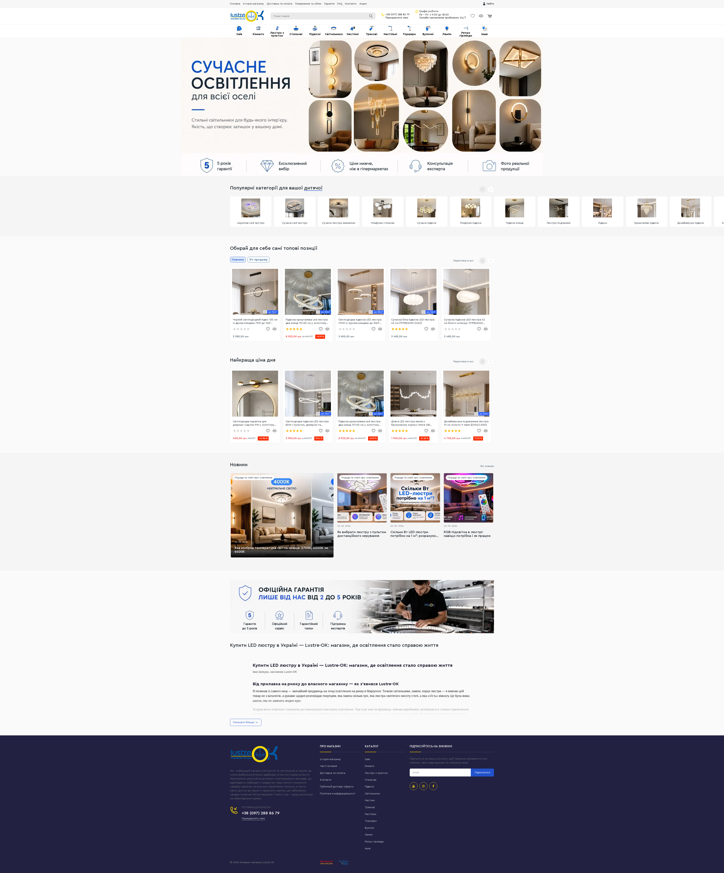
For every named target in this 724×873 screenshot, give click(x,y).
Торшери (371, 821)
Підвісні (369, 786)
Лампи (369, 834)
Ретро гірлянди (374, 841)
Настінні (370, 800)
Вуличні (369, 828)
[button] (491, 189)
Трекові (370, 807)
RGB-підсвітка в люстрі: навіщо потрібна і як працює (467, 533)
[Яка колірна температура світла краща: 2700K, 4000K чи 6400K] (282, 515)
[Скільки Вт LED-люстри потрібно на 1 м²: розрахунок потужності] (415, 498)
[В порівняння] (274, 329)
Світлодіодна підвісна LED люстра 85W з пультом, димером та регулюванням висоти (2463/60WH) (307, 423)
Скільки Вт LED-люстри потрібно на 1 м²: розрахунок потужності (414, 534)
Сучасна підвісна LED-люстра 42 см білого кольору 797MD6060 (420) (464, 321)
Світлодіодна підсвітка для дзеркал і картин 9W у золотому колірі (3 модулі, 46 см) (253, 423)
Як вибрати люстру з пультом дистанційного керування (361, 533)
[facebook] (433, 786)
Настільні (370, 814)
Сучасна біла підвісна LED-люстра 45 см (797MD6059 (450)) (412, 321)
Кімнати (369, 766)
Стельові (370, 780)
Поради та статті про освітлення (253, 477)
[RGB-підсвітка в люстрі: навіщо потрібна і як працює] (468, 498)
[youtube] (414, 786)
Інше (367, 848)
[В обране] (268, 329)
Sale (367, 759)
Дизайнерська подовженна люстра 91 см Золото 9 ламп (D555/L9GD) (466, 423)
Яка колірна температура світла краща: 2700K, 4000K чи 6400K (281, 549)
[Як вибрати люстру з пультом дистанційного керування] (362, 498)
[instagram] (423, 786)
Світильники (372, 793)
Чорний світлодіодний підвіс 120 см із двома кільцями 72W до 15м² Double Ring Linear (255, 321)
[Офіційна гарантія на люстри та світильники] (362, 606)
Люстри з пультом (376, 773)
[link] (255, 292)
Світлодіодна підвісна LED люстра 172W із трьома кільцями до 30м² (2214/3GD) (359, 321)
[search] (371, 16)
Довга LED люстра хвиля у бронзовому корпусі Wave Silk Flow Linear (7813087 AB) (410, 423)
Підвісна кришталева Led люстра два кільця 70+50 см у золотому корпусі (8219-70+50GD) (307, 321)
